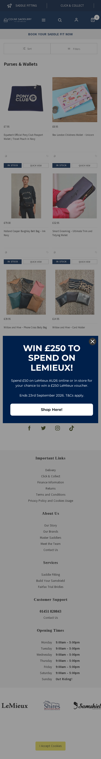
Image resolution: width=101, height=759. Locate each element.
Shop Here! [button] (51, 409)
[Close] (92, 341)
